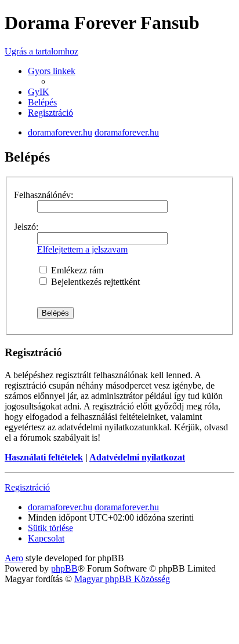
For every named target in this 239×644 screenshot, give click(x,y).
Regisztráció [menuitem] (50, 113)
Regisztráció (27, 487)
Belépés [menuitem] (42, 102)
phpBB (64, 568)
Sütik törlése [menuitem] (50, 528)
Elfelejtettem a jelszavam (82, 249)
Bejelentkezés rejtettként (94, 282)
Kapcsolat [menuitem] (46, 538)
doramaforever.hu (60, 132)
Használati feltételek (44, 457)
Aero (14, 558)
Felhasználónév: (43, 195)
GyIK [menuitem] (38, 92)
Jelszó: (26, 227)
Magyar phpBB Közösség (122, 579)
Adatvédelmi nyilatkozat (137, 457)
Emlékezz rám (76, 270)
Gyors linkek (51, 71)
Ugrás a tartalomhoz (41, 51)
